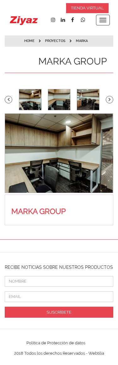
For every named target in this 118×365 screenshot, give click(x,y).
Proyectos (55, 41)
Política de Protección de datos (55, 343)
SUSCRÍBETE (59, 312)
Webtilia (96, 353)
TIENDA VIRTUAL (87, 8)
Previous (8, 99)
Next (109, 99)
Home (29, 41)
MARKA (82, 41)
